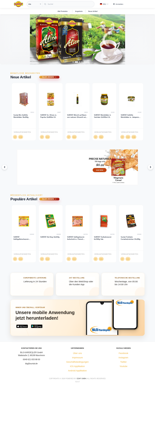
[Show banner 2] (76, 183)
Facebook (123, 353)
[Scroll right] (148, 112)
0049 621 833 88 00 (31, 359)
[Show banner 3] (79, 183)
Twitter (123, 362)
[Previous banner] (4, 167)
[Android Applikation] (36, 326)
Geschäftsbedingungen (77, 362)
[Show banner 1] (73, 183)
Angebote (79, 11)
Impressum (77, 357)
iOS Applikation (77, 366)
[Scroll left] (6, 112)
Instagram (123, 357)
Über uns (77, 353)
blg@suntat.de (31, 364)
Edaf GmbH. (82, 378)
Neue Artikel (92, 11)
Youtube (123, 366)
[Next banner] (150, 167)
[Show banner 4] (81, 183)
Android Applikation (77, 370)
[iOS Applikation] (22, 326)
